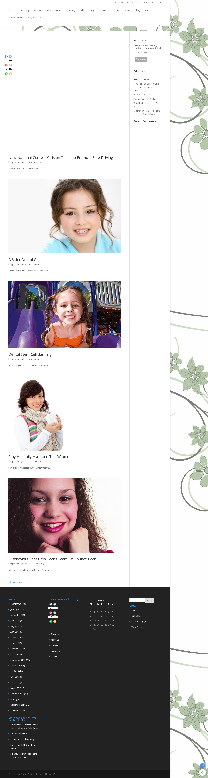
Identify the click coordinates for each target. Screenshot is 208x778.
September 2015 (18, 660)
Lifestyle (30, 17)
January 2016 (16, 643)
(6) (17, 609)
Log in (134, 610)
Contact (139, 2)
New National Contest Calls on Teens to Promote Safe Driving (60, 157)
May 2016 (15, 626)
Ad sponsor (141, 71)
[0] (51, 613)
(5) (17, 665)
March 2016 (15, 637)
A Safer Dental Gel (23, 259)
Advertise (119, 2)
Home (11, 10)
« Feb (93, 629)
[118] (55, 613)
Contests (148, 10)
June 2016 (15, 620)
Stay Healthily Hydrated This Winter (38, 456)
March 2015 (15, 688)
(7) (17, 688)
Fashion (126, 10)
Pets (117, 10)
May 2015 (15, 682)
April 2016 (15, 632)
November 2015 (17, 648)
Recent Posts (142, 79)
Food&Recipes (104, 10)
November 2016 (17, 615)
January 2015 (16, 699)
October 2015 (16, 654)
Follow (55, 594)
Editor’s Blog (23, 10)
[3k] (51, 604)
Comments (138, 621)
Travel (40, 17)
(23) (19, 710)
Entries (136, 615)
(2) (16, 620)
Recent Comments (145, 121)
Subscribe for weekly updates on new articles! (148, 46)
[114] (55, 604)
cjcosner (15, 162)
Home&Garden (15, 17)
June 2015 (15, 676)
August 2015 (16, 665)
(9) (16, 682)
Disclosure (148, 2)
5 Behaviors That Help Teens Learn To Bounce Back (52, 558)
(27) (18, 654)
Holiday (137, 10)
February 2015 (17, 693)
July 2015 (14, 671)
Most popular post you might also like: (22, 719)
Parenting (70, 10)
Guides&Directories (54, 10)
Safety (91, 10)
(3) (18, 603)
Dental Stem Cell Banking (30, 354)
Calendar (37, 10)
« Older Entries (15, 582)
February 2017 (17, 603)
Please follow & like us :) (63, 599)
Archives (13, 599)
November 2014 (17, 710)
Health (82, 10)
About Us (129, 2)
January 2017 (16, 609)
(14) (16, 671)
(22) (20, 660)
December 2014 (17, 704)
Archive (158, 2)
